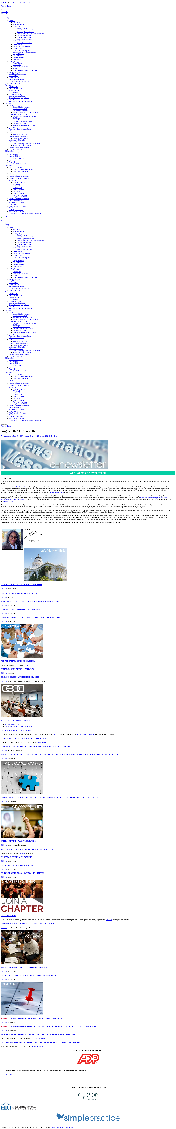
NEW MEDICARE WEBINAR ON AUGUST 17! (19, 593)
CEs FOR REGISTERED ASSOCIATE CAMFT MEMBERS (22, 873)
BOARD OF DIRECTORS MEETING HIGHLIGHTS (20, 677)
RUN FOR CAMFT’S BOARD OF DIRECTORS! (18, 661)
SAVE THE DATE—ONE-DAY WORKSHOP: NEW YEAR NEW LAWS (27, 849)
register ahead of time (57, 492)
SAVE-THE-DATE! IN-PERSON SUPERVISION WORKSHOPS (24, 967)
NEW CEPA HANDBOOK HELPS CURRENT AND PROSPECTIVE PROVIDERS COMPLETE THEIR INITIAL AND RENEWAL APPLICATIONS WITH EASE (59, 754)
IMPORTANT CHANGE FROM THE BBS (16, 730)
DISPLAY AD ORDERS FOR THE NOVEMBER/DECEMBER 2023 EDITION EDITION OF (41, 1042)
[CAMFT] (4, 12)
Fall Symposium (21, 487)
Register (3, 6)
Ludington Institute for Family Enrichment (18, 726)
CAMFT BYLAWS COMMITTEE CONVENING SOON (21, 609)
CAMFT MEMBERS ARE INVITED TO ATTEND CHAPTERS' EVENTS (27, 924)
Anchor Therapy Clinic (12, 724)
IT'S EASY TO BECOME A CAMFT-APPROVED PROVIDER (23, 738)
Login (9, 6)
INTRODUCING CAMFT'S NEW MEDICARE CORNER (21, 585)
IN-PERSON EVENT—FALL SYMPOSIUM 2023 (18, 841)
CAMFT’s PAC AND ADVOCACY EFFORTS (17, 669)
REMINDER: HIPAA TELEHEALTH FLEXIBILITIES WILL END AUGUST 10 (30, 618)
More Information (40, 1038)
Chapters (13, 2)
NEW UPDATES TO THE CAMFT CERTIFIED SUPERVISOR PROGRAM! (28, 975)
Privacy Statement (57, 1127)
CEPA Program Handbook (86, 734)
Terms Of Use (68, 1127)
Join (30, 2)
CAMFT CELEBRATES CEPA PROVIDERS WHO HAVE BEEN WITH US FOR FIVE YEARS (35, 746)
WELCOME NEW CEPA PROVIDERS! (15, 720)
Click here (4, 589)
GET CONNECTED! (8, 916)
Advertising (22, 2)
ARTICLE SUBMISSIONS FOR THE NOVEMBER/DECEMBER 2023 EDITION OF (38, 1034)
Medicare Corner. (9, 501)
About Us (4, 2)
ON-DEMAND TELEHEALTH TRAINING (16, 857)
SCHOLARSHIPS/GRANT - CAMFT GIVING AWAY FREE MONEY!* (31, 1018)
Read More (8, 1075)
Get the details (41, 742)
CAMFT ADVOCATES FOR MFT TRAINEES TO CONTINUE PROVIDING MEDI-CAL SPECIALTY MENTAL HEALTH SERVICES (50, 798)
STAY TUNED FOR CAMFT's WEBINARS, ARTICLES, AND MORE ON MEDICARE (32, 601)
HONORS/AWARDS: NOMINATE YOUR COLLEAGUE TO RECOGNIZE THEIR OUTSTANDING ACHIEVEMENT (48, 1026)
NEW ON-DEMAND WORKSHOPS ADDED (17, 865)
